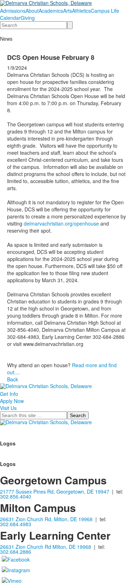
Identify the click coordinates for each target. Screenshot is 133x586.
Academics (51, 10)
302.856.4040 (15, 496)
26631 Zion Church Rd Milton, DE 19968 (45, 546)
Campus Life (105, 10)
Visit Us (8, 407)
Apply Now (12, 400)
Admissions (13, 10)
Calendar (10, 17)
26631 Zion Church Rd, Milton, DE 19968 (46, 519)
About (32, 10)
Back (12, 379)
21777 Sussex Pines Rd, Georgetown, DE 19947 (54, 491)
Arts (67, 10)
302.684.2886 (15, 551)
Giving (28, 17)
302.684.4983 (15, 524)
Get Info (9, 393)
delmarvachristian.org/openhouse (61, 223)
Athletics (81, 10)
